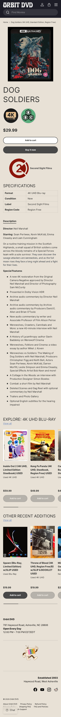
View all (7, 423)
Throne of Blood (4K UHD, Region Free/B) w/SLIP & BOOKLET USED (42, 568)
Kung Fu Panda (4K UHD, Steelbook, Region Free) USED (41, 470)
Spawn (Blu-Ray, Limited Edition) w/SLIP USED (12, 566)
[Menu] (56, 4)
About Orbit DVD (10, 704)
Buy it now (30, 150)
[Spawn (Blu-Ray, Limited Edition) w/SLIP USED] (15, 542)
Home (5, 22)
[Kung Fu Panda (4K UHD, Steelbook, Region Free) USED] (42, 445)
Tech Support (21, 709)
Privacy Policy (26, 704)
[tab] (9, 221)
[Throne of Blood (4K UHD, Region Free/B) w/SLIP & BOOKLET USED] (42, 542)
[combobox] (30, 12)
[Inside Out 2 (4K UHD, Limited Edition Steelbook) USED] (15, 445)
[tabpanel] (30, 317)
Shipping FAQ (25, 707)
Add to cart (30, 140)
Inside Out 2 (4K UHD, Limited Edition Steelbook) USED (15, 470)
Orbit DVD (14, 699)
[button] (49, 4)
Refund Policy (40, 704)
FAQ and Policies (41, 707)
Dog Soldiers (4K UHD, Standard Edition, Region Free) (33, 22)
